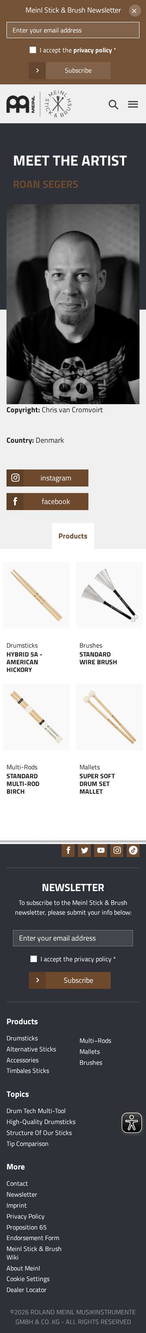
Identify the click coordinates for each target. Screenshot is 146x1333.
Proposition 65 (26, 1227)
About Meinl (23, 1268)
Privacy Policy (25, 1216)
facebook (56, 501)
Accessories (22, 1060)
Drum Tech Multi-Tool (36, 1110)
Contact (17, 1183)
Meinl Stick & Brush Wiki (34, 1253)
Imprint (16, 1205)
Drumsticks (22, 1038)
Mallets (89, 1051)
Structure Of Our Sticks (39, 1132)
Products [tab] (73, 535)
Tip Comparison (27, 1143)
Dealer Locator (26, 1289)
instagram (56, 477)
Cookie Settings (27, 1278)
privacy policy (92, 50)
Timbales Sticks (27, 1070)
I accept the (76, 50)
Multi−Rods (95, 1040)
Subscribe (78, 70)
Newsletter (21, 1194)
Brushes (90, 1062)
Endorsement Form (32, 1238)
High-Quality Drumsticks (40, 1121)
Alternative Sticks (31, 1049)
